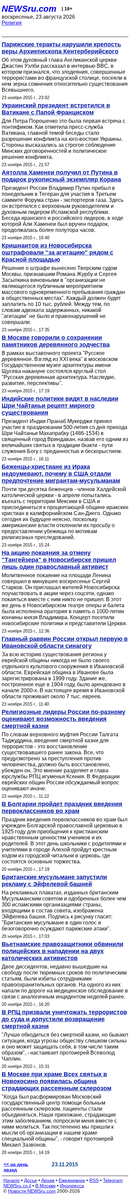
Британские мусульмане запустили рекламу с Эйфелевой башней (54, 880)
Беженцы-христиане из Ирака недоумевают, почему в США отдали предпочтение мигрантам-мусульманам (61, 473)
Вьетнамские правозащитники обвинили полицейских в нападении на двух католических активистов (62, 951)
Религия (12, 23)
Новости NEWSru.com (32, 1191)
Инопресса (72, 1185)
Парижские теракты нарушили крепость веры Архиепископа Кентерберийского (61, 48)
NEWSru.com (29, 9)
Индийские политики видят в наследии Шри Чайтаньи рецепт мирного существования (60, 405)
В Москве (45, 1185)
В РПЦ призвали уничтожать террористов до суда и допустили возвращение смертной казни (64, 1019)
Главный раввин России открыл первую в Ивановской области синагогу (65, 642)
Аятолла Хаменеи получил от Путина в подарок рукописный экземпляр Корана (61, 176)
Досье (30, 1180)
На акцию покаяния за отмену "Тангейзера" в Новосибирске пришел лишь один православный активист (59, 559)
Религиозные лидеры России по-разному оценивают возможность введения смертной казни (63, 719)
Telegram (113, 1180)
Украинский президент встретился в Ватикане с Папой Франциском (56, 109)
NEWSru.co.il (17, 1185)
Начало (11, 1180)
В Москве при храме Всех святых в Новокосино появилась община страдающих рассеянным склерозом (56, 1081)
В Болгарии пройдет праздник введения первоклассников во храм (62, 807)
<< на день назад (16, 1167)
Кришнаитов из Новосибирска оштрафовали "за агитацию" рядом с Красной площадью (57, 252)
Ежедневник (72, 1180)
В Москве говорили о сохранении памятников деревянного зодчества (56, 341)
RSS (94, 1180)
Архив (47, 1180)
